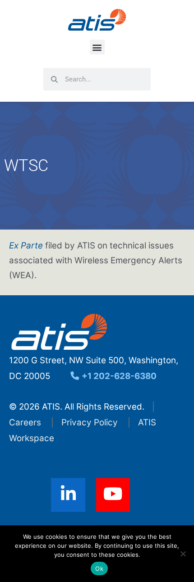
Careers (25, 422)
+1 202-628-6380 (118, 376)
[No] (182, 553)
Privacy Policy (89, 422)
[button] (97, 47)
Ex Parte (26, 245)
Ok (99, 568)
